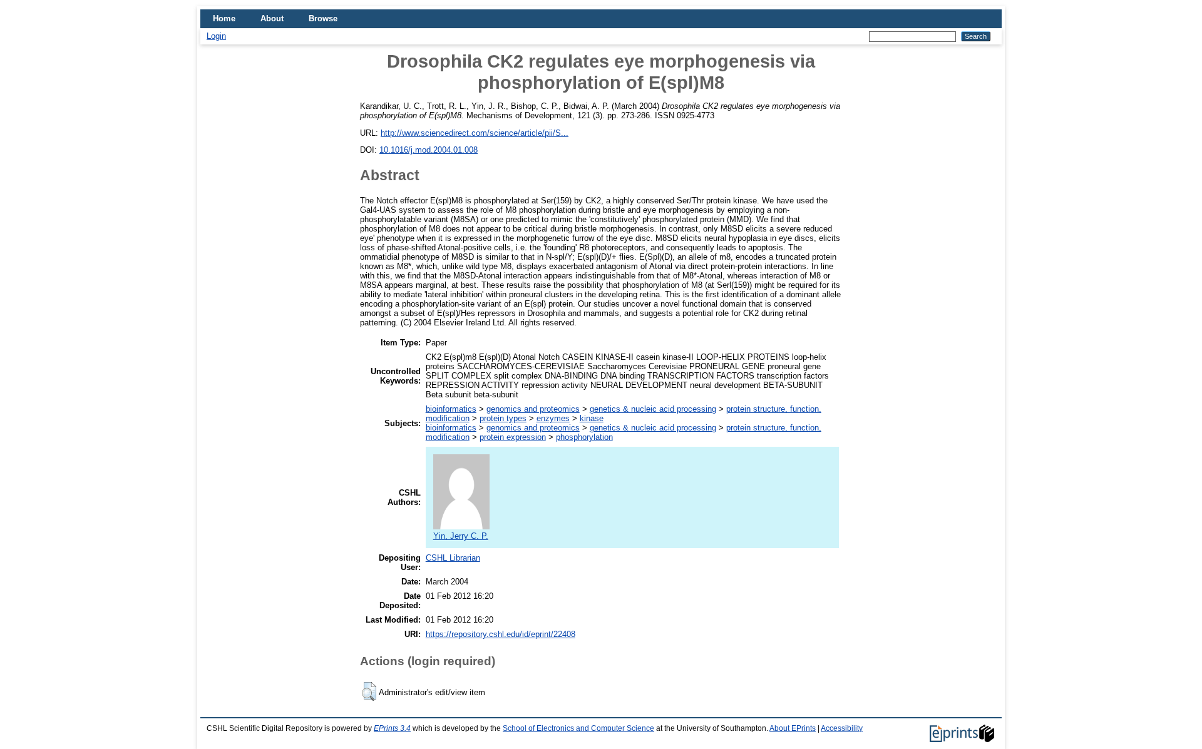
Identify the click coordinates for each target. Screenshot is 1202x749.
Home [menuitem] (224, 18)
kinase (592, 418)
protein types (503, 418)
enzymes (553, 418)
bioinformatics (451, 409)
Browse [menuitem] (323, 18)
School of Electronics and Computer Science (578, 728)
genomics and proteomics (533, 409)
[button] (369, 691)
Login (216, 36)
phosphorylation (584, 437)
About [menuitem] (272, 18)
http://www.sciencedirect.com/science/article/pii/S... (474, 133)
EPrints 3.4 (392, 728)
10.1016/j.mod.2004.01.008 (428, 150)
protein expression (513, 437)
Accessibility (842, 728)
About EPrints (792, 728)
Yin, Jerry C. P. (460, 536)
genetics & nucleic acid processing (653, 409)
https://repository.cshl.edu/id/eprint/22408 (500, 634)
